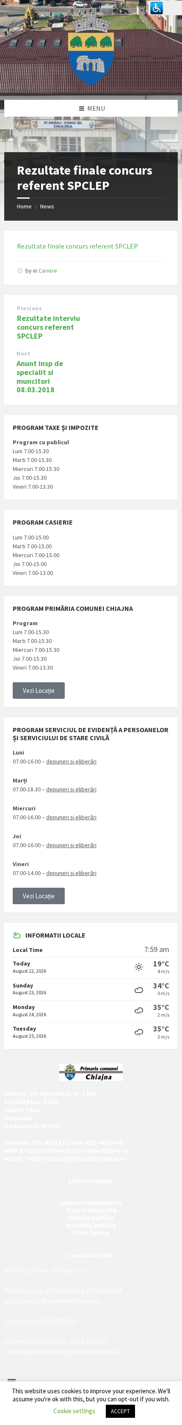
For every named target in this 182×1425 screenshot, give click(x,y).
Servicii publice (91, 1217)
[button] (39, 690)
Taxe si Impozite (91, 1210)
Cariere (48, 270)
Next (23, 353)
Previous (29, 308)
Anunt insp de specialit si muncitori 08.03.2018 (40, 376)
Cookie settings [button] (74, 1411)
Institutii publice (91, 1225)
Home (24, 206)
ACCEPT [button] (120, 1411)
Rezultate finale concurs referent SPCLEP (77, 246)
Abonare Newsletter (91, 1202)
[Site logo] (91, 83)
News (47, 206)
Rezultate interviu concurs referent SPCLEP (48, 327)
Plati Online (91, 1232)
